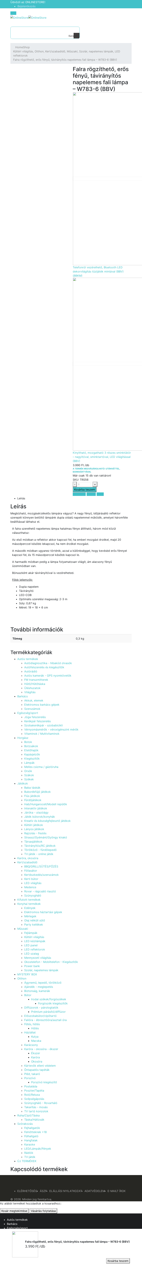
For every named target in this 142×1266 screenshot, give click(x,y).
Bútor (27, 995)
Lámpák (29, 762)
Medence (30, 887)
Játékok (22, 783)
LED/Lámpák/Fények (37, 1148)
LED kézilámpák (34, 941)
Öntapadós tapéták (37, 1069)
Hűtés (35, 1028)
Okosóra (36, 1061)
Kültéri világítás (34, 937)
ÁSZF (43, 1191)
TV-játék (29, 1157)
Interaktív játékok (35, 808)
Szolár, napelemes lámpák (41, 970)
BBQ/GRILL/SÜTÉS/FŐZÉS (41, 866)
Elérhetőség (27, 1191)
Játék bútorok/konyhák (39, 816)
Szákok (29, 775)
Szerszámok (32, 708)
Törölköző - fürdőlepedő (40, 850)
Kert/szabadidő (27, 862)
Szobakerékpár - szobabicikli (43, 725)
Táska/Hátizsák (34, 1119)
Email (100, 494)
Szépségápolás (34, 1099)
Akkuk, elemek (33, 700)
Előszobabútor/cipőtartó (40, 1016)
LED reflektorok (34, 949)
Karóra (35, 1057)
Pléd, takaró (32, 1074)
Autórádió (30, 671)
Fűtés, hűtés (32, 1024)
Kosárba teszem (118, 1261)
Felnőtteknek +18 (35, 1132)
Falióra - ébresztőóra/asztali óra (45, 1020)
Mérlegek (30, 916)
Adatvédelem (95, 1191)
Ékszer (35, 1053)
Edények (30, 908)
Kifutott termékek (29, 899)
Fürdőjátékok (32, 800)
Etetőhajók (31, 750)
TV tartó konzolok (36, 1111)
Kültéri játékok (33, 825)
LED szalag (31, 953)
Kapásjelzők (32, 754)
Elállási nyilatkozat (65, 1191)
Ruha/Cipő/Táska (28, 1115)
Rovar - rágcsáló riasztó (40, 891)
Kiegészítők (32, 758)
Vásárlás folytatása (43, 1211)
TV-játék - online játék (38, 854)
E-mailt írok (117, 1191)
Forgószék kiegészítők (53, 1003)
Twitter (91, 494)
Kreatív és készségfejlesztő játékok (47, 821)
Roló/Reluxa (32, 1094)
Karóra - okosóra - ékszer (41, 1049)
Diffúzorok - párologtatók (41, 1007)
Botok (28, 742)
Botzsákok (31, 746)
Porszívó (30, 1078)
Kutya (34, 1036)
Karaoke (29, 1144)
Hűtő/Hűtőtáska (34, 684)
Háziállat (30, 1032)
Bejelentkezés (26, 6)
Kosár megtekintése (14, 1211)
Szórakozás (25, 1123)
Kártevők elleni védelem (40, 1065)
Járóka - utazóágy (36, 812)
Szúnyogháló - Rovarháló (40, 1103)
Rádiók (28, 1152)
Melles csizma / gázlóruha (41, 767)
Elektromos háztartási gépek (43, 912)
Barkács (22, 696)
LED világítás (32, 883)
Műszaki (22, 928)
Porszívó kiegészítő (44, 1082)
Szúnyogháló (32, 895)
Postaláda (30, 1086)
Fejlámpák (30, 933)
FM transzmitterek (36, 679)
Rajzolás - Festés (35, 833)
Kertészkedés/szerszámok (41, 874)
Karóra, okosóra (27, 858)
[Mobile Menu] (13, 13)
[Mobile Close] (1, 1215)
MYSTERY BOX (27, 974)
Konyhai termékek (29, 903)
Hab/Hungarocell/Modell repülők (45, 804)
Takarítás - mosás (36, 1107)
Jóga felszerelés (35, 717)
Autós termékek (27, 659)
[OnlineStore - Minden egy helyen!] (28, 17)
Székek (29, 779)
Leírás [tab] (21, 498)
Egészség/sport (27, 713)
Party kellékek (33, 924)
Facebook (79, 494)
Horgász (22, 738)
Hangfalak (31, 1140)
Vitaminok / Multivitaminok (41, 733)
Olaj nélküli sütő (34, 920)
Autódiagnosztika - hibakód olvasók (48, 663)
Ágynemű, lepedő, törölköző (42, 982)
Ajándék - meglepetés (38, 986)
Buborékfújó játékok (37, 791)
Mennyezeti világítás (37, 957)
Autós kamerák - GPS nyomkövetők (47, 675)
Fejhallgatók (32, 1128)
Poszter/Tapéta (34, 1090)
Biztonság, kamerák (37, 991)
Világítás (30, 692)
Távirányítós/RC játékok (40, 845)
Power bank (32, 966)
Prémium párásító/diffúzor (48, 1011)
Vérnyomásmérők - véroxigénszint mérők (51, 729)
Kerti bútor (31, 879)
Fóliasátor (30, 870)
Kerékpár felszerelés (37, 721)
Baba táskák (32, 787)
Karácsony (31, 1045)
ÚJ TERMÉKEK (26, 1161)
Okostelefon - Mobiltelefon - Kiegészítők (51, 962)
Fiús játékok (32, 796)
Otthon (21, 978)
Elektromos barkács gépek (41, 704)
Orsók (28, 771)
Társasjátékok (33, 841)
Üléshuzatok (32, 688)
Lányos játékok (34, 829)
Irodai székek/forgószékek (48, 999)
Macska (36, 1040)
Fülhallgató (31, 1136)
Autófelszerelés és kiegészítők (44, 667)
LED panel (31, 945)
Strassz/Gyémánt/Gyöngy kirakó (45, 837)
